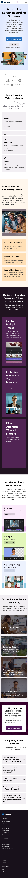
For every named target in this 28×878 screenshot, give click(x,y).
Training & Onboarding (7, 851)
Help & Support (5, 871)
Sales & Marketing (6, 846)
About (3, 858)
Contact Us (4, 862)
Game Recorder (6, 830)
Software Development (7, 848)
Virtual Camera (5, 828)
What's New (5, 874)
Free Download (5, 835)
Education (4, 842)
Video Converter (6, 826)
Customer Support (6, 844)
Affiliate (4, 860)
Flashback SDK (5, 832)
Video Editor (5, 823)
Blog (3, 869)
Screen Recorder (6, 821)
